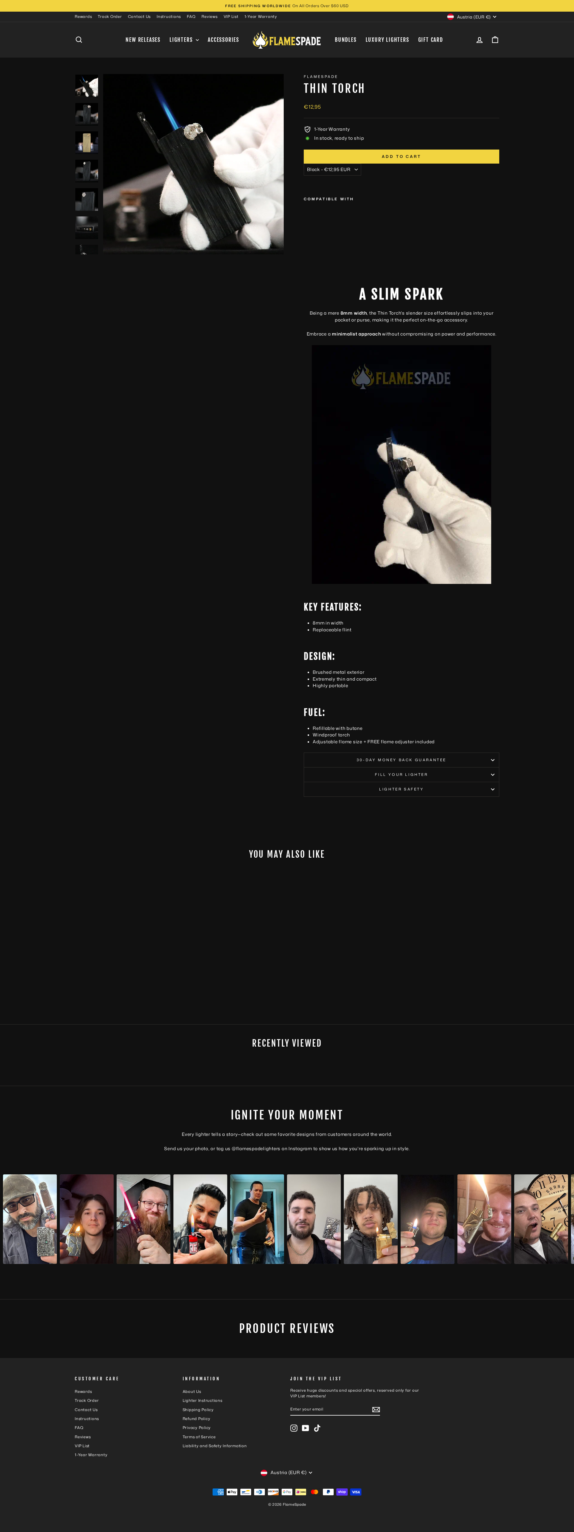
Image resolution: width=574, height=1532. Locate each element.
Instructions (169, 16)
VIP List (231, 16)
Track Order (110, 16)
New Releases (143, 39)
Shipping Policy (198, 1409)
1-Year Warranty (261, 16)
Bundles (346, 39)
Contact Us (139, 16)
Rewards (83, 16)
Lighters (182, 39)
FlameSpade (321, 76)
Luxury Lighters (387, 39)
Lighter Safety (401, 789)
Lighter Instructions (202, 1400)
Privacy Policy (197, 1427)
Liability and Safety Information (215, 1445)
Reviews (209, 16)
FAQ (191, 16)
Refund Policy (196, 1418)
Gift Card (430, 39)
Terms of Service (199, 1436)
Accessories (223, 39)
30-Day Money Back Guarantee (401, 759)
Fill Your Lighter (401, 774)
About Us (192, 1391)
